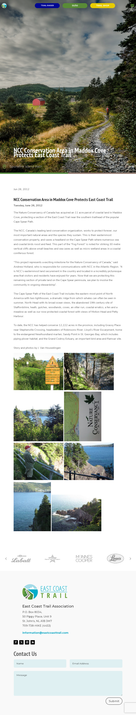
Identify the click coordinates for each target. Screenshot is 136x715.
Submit (114, 701)
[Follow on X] (21, 642)
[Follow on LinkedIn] (33, 642)
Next (130, 558)
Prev (6, 558)
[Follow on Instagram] (27, 642)
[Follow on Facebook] (16, 642)
